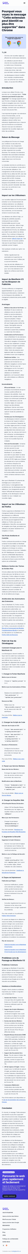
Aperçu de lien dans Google (10, 1222)
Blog (3, 1232)
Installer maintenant (9, 1196)
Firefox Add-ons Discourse (10, 635)
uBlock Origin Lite (17, 238)
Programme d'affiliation (9, 1229)
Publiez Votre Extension (9, 915)
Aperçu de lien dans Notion (10, 1216)
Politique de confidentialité (10, 1239)
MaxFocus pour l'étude (9, 1219)
